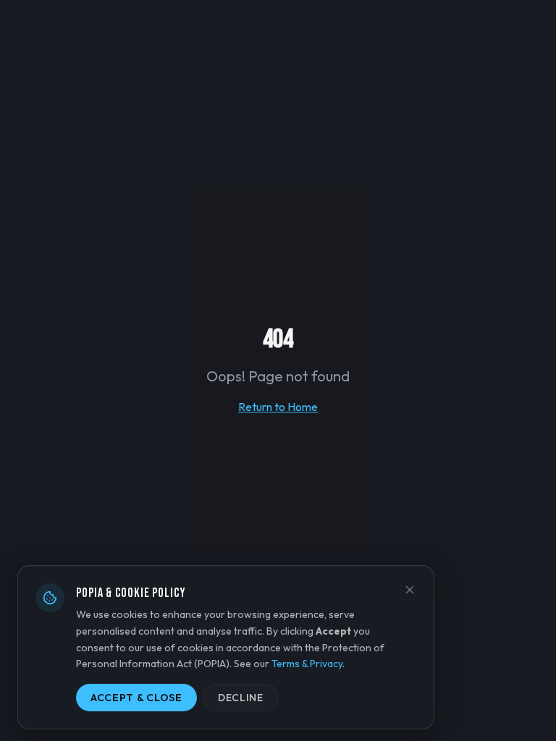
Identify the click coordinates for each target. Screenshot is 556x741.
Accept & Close (136, 697)
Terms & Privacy (306, 663)
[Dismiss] (409, 589)
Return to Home (278, 406)
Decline (241, 697)
